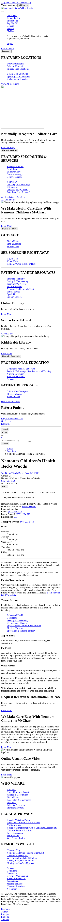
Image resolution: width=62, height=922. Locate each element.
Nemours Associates (16, 886)
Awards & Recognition (17, 794)
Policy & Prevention (16, 805)
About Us (11, 789)
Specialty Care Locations (18, 76)
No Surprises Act (14, 825)
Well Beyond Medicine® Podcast (22, 858)
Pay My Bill (12, 23)
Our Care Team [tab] (48, 492)
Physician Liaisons (15, 394)
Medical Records (14, 286)
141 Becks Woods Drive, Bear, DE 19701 (20, 473)
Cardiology (12, 169)
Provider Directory (15, 807)
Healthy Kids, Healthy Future (20, 860)
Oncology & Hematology (18, 184)
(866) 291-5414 (26, 521)
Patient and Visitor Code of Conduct (23, 822)
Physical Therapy (15, 628)
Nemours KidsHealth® (17, 855)
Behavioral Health (15, 166)
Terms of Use (13, 835)
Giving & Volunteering (17, 281)
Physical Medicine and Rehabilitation (24, 625)
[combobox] (14, 440)
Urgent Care (12, 258)
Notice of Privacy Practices (19, 830)
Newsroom (12, 889)
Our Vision (12, 15)
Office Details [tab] (9, 492)
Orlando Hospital (15, 66)
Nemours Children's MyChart (20, 289)
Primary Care (13, 246)
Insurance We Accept (16, 284)
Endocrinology (13, 171)
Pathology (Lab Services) (18, 192)
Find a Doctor (13, 241)
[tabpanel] (31, 639)
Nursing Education (15, 374)
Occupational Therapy (17, 623)
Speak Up (11, 294)
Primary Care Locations (18, 69)
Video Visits (12, 261)
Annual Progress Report (18, 792)
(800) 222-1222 (23, 514)
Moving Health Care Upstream (21, 863)
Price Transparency (15, 833)
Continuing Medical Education (21, 368)
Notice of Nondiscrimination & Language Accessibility (32, 828)
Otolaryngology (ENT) (17, 189)
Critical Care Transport (17, 391)
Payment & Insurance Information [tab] (18, 497)
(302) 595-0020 (15, 511)
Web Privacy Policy (16, 838)
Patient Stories (13, 291)
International (12, 20)
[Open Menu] (2, 435)
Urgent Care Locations (17, 74)
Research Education (16, 376)
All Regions (23, 5)
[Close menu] (2, 11)
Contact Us (12, 873)
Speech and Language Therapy (21, 631)
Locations (11, 802)
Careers (10, 26)
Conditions (12, 871)
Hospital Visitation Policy (18, 820)
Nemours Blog (13, 850)
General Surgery (14, 177)
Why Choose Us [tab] (28, 492)
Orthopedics (12, 187)
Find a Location (14, 244)
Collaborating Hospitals (17, 79)
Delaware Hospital (15, 63)
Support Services (14, 297)
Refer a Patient (13, 18)
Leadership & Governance (19, 800)
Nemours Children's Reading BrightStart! (26, 853)
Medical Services (14, 883)
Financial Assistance (16, 278)
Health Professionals (16, 878)
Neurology (12, 182)
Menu (4, 486)
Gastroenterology (15, 174)
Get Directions (29, 506)
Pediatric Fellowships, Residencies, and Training (29, 371)
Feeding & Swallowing (17, 620)
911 (15, 517)
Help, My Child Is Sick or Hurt (21, 264)
